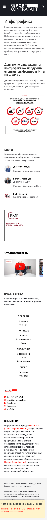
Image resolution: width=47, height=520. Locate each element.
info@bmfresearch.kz (16, 400)
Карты (23, 357)
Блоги (23, 343)
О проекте (23, 321)
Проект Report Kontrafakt (15, 462)
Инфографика (23, 354)
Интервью (23, 372)
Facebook (11, 403)
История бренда (23, 339)
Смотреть (20, 266)
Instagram (11, 406)
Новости (23, 335)
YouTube (10, 409)
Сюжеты (23, 376)
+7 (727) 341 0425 (15, 397)
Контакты (23, 325)
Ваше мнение (23, 361)
